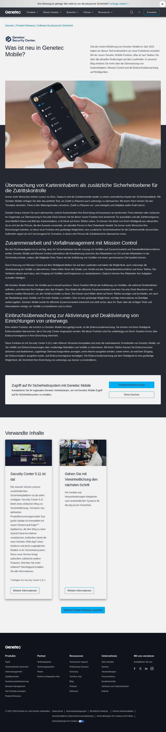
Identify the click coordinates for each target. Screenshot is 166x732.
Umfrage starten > (119, 3)
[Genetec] (13, 12)
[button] (131, 394)
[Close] (162, 4)
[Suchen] (132, 12)
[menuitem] (32, 12)
